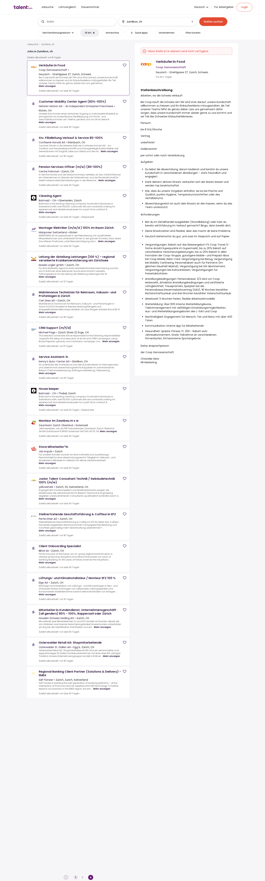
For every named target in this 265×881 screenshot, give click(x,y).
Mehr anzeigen (47, 86)
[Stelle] (77, 22)
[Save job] (124, 65)
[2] (90, 877)
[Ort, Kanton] (155, 22)
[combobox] (80, 22)
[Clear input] (192, 22)
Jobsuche (32, 44)
